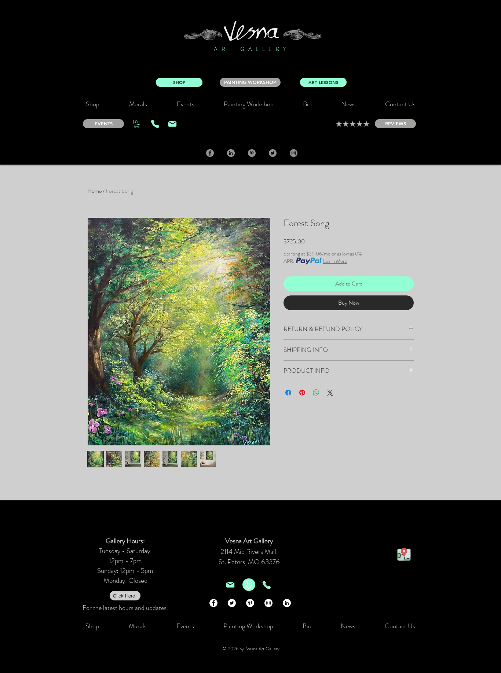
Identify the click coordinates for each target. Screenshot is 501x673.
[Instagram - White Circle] (268, 603)
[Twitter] (273, 153)
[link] (137, 124)
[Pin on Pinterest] (302, 392)
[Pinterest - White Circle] (250, 603)
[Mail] (172, 124)
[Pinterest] (252, 153)
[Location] (248, 584)
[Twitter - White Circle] (232, 603)
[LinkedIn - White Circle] (287, 603)
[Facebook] (210, 153)
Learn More (335, 261)
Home (94, 191)
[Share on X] (330, 392)
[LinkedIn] (231, 153)
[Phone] (155, 124)
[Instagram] (293, 153)
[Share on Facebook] (288, 392)
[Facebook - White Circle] (213, 603)
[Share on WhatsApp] (316, 392)
